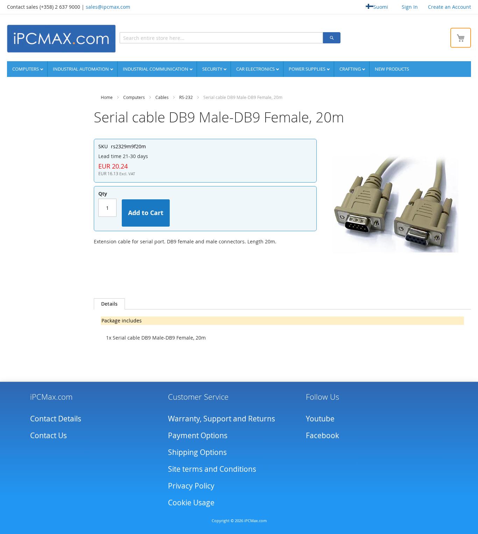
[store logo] (61, 38)
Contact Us (48, 435)
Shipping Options (197, 452)
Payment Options (197, 435)
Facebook (322, 435)
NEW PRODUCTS (392, 69)
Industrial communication (156, 69)
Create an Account (449, 6)
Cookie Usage (191, 502)
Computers (26, 69)
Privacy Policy (191, 486)
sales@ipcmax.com (108, 6)
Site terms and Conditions (212, 469)
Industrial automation (81, 69)
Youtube (320, 418)
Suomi (380, 6)
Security (212, 69)
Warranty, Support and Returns (221, 418)
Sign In (410, 6)
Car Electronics (256, 69)
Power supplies (307, 69)
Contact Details (55, 418)
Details (109, 303)
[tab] (109, 303)
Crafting (350, 69)
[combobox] (221, 37)
